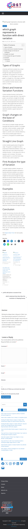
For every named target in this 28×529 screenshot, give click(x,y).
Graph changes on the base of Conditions (11, 51)
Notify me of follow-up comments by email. (13, 389)
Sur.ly (10, 510)
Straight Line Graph (9, 54)
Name (3, 366)
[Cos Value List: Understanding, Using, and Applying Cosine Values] (8, 276)
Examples (6, 57)
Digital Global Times (10, 232)
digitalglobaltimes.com (7, 507)
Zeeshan (14, 41)
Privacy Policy (4, 481)
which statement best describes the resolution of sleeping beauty (15, 297)
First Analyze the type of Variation (12, 56)
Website (3, 380)
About (2, 487)
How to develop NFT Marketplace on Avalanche (17, 259)
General (4, 26)
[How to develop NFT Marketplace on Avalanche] (18, 254)
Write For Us (4, 490)
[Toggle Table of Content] (22, 45)
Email (3, 373)
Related (8, 61)
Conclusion (7, 59)
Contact (3, 484)
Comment (4, 346)
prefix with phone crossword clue (12, 292)
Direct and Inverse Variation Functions (13, 49)
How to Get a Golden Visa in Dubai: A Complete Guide (14, 417)
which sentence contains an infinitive (6, 259)
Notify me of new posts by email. (10, 394)
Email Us (3, 493)
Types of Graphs (8, 47)
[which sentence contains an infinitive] (7, 254)
